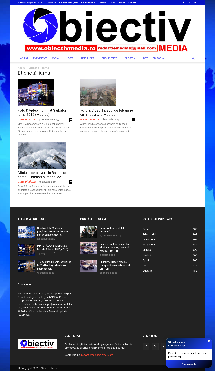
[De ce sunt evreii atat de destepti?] (88, 232)
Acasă (21, 67)
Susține (122, 2)
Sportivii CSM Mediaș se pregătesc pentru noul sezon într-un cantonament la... (52, 231)
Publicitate (109, 58)
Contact (132, 2)
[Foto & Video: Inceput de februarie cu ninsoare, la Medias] (107, 92)
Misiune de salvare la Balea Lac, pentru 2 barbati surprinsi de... (43, 175)
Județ (144, 58)
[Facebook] (183, 2)
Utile (113, 2)
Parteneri (103, 2)
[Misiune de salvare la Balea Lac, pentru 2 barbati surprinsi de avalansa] (45, 155)
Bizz (70, 58)
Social (55, 58)
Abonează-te (189, 364)
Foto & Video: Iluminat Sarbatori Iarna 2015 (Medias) (42, 112)
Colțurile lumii (88, 2)
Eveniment (40, 58)
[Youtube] (194, 2)
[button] (193, 58)
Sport (129, 58)
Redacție (52, 2)
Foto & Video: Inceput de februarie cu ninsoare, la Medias (106, 112)
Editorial (159, 58)
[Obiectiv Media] (107, 29)
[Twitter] (189, 2)
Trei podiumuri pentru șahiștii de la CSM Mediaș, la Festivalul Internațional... (54, 265)
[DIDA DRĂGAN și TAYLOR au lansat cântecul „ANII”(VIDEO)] (26, 250)
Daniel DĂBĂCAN (27, 119)
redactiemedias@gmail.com (97, 354)
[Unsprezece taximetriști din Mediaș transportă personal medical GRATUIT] (88, 248)
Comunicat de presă (68, 2)
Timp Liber (87, 58)
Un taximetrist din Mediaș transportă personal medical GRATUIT (115, 265)
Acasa (24, 58)
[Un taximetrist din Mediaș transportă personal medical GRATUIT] (88, 266)
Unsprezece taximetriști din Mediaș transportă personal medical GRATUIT (114, 247)
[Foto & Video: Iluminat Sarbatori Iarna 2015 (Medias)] (45, 92)
